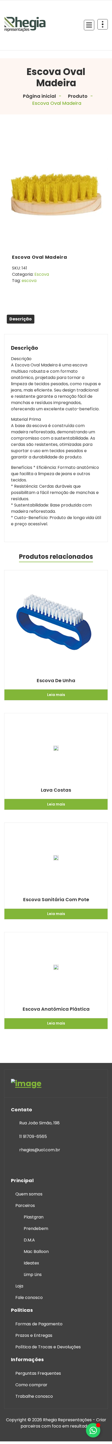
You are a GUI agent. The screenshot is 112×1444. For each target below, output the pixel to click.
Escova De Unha (56, 680)
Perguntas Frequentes (38, 1373)
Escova (41, 274)
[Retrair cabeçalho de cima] (102, 24)
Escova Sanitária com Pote (56, 899)
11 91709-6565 (33, 1137)
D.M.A (29, 1240)
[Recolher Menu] (89, 25)
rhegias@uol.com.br (39, 1150)
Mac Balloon (36, 1252)
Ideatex (31, 1263)
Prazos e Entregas (33, 1335)
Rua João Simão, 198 (39, 1123)
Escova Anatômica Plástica (56, 1009)
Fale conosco (29, 1298)
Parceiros (25, 1206)
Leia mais (56, 694)
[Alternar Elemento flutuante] (93, 1430)
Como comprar (31, 1385)
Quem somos (28, 1194)
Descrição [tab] (20, 319)
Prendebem (36, 1229)
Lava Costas (56, 790)
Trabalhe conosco (34, 1396)
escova (29, 281)
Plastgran (33, 1217)
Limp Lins (33, 1275)
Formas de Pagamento (39, 1324)
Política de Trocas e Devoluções (48, 1347)
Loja (19, 1286)
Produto (77, 96)
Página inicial (39, 96)
